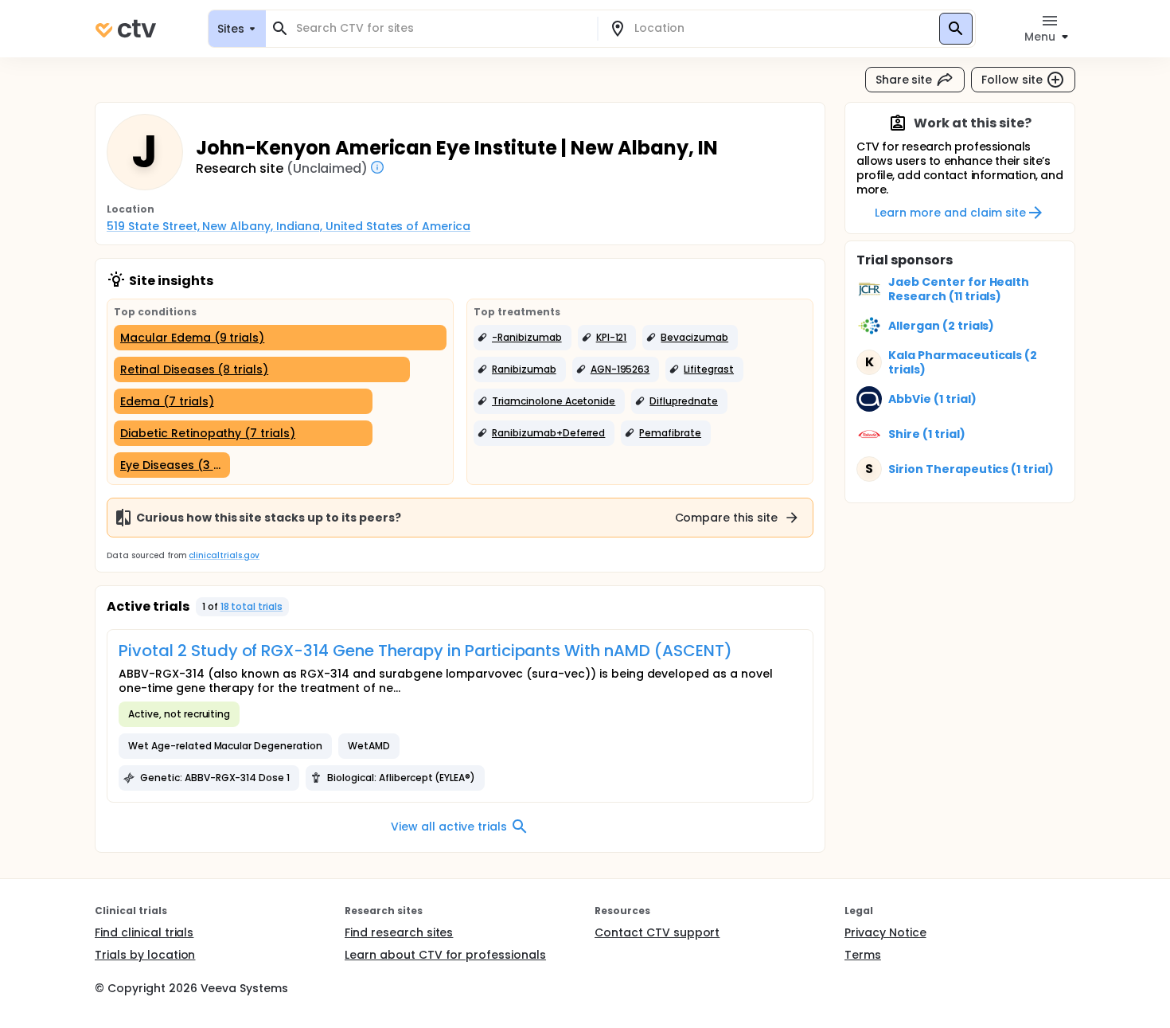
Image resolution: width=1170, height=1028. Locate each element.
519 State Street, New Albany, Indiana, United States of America (288, 226)
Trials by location (145, 955)
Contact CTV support (657, 932)
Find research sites (399, 932)
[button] (522, 337)
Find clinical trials (144, 932)
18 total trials (251, 606)
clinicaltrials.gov (224, 555)
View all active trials (448, 827)
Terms (862, 955)
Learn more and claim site (950, 213)
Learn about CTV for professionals (445, 955)
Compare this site (726, 518)
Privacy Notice (885, 932)
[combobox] (441, 28)
